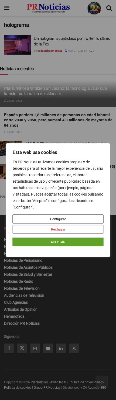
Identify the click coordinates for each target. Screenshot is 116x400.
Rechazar (58, 229)
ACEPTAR (58, 242)
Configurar (58, 219)
